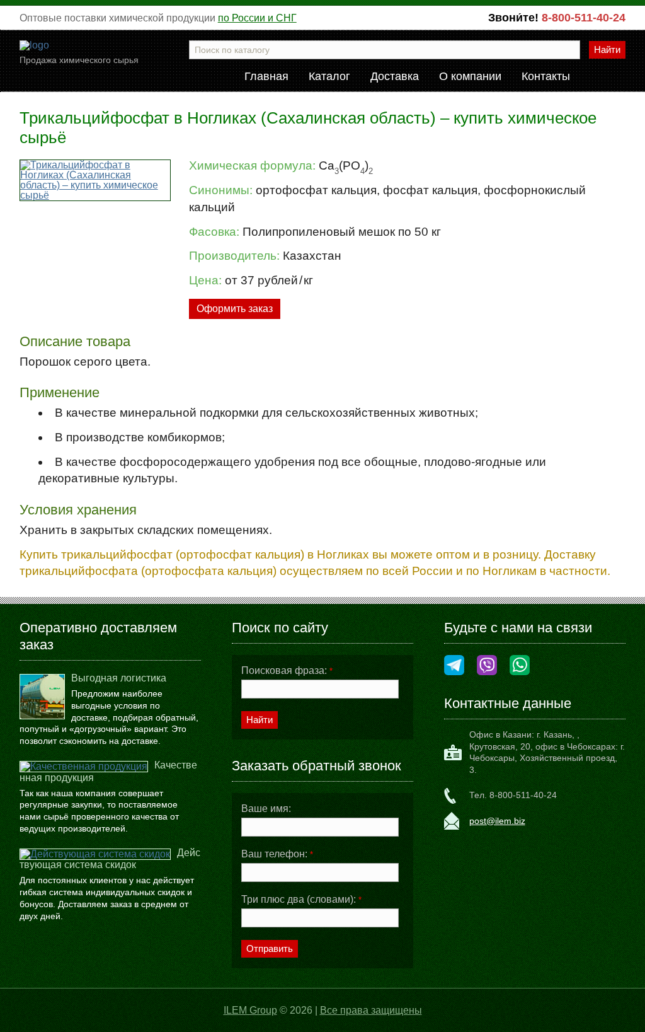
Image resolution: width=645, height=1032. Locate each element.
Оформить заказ (235, 308)
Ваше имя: (266, 809)
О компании (470, 77)
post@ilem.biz (497, 821)
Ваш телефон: (277, 854)
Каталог (329, 77)
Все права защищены (371, 1010)
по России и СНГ (257, 18)
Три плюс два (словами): (301, 900)
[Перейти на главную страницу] (34, 45)
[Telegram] (454, 666)
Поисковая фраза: (287, 671)
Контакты (546, 77)
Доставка (394, 77)
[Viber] (487, 666)
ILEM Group (250, 1010)
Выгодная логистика (118, 678)
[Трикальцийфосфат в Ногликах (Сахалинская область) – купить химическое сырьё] (95, 180)
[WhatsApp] (520, 666)
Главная (266, 77)
